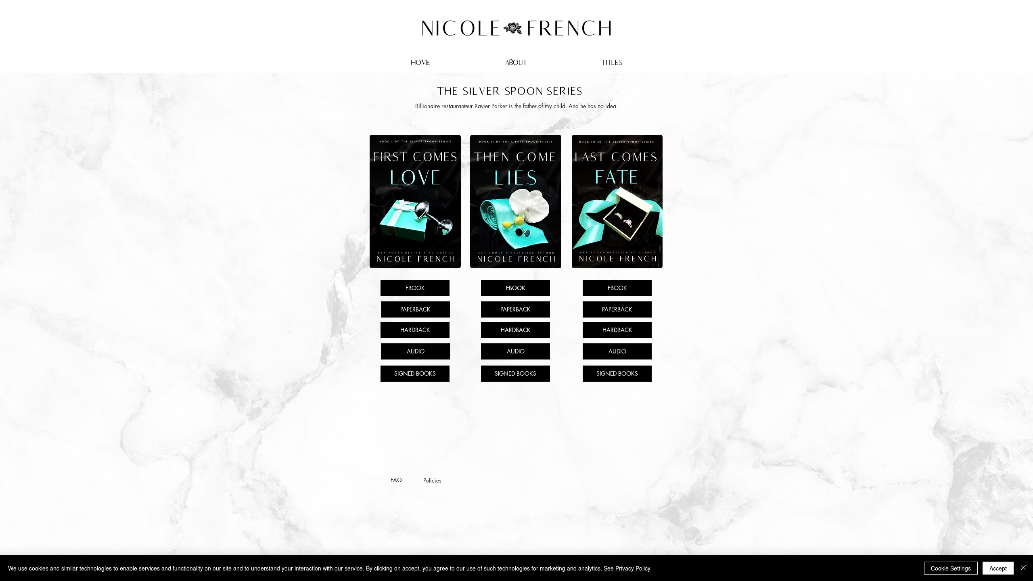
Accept (998, 568)
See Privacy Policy (627, 568)
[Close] (1023, 568)
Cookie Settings (951, 568)
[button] (611, 62)
